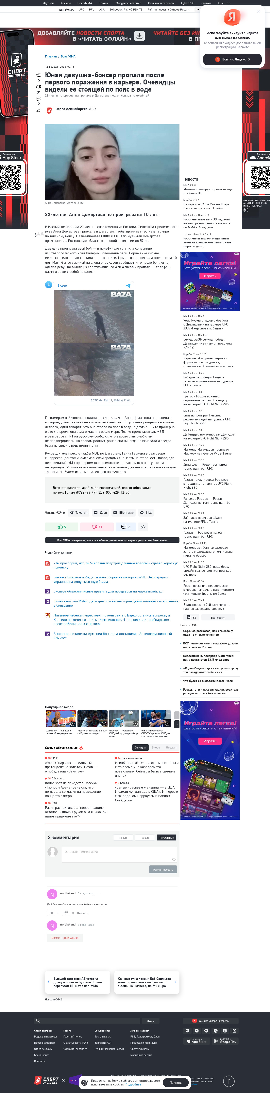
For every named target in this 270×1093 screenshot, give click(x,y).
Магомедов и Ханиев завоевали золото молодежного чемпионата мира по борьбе (208, 551)
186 (50, 758)
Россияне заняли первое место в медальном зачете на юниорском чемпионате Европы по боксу (208, 589)
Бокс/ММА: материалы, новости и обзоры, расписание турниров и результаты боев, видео (112, 540)
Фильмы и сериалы (161, 3)
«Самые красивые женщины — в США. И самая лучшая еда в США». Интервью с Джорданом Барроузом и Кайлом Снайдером (146, 793)
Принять (176, 1082)
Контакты (39, 1061)
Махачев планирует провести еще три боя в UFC (207, 191)
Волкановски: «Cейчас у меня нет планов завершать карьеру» (207, 607)
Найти (150, 1021)
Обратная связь (139, 1048)
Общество (58, 778)
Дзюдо (187, 234)
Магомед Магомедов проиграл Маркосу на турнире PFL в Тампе (207, 451)
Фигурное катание (128, 3)
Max (149, 512)
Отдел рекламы (43, 1048)
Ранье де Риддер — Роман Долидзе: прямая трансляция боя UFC (207, 502)
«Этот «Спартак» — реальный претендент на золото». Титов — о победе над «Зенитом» (71, 767)
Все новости (218, 617)
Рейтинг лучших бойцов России (168, 9)
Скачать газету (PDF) (75, 1042)
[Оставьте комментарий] (119, 852)
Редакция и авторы (45, 1036)
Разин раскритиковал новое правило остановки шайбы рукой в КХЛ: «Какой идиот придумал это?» (76, 811)
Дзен (103, 512)
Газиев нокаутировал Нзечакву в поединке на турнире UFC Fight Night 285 (207, 483)
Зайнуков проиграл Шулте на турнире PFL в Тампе (202, 520)
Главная (51, 56)
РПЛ (56, 758)
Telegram (81, 512)
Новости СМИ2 (53, 999)
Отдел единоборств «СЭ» (76, 109)
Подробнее (133, 1084)
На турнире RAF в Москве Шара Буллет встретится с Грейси (206, 206)
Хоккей (65, 3)
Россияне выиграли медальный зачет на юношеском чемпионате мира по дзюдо (207, 242)
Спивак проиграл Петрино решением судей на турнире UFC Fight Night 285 (207, 419)
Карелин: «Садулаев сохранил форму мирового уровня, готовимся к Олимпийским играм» (208, 362)
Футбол (48, 3)
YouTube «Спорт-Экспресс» (214, 1020)
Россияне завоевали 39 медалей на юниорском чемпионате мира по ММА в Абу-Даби (206, 223)
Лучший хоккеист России (109, 1048)
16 (49, 803)
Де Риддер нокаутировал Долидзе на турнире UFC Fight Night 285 (208, 436)
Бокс (186, 581)
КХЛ (54, 803)
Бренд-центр (41, 1055)
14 (119, 758)
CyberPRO (187, 3)
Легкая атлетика (132, 758)
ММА (186, 184)
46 (49, 778)
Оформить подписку (75, 1048)
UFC (81, 9)
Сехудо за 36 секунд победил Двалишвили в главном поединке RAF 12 (207, 343)
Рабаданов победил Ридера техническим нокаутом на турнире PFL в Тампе (208, 381)
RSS (194, 617)
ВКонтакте (126, 512)
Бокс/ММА (84, 3)
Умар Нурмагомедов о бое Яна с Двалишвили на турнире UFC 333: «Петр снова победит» (205, 324)
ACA (102, 9)
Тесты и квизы (103, 1036)
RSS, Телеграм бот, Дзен (145, 1036)
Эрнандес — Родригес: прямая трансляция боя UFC (205, 466)
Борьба (124, 782)
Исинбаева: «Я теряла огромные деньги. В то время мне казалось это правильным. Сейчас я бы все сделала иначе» (147, 769)
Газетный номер (72, 1036)
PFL (91, 9)
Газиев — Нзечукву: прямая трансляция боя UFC (203, 534)
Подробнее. (192, 1084)
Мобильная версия (141, 1055)
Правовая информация (143, 1042)
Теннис (104, 3)
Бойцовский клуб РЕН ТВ (126, 9)
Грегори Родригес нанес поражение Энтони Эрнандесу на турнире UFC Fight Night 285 (206, 400)
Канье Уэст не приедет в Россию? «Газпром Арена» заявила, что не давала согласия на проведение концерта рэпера (73, 789)
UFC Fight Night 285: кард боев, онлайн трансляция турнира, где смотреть (207, 570)
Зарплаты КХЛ (103, 1042)
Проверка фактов (44, 1042)
